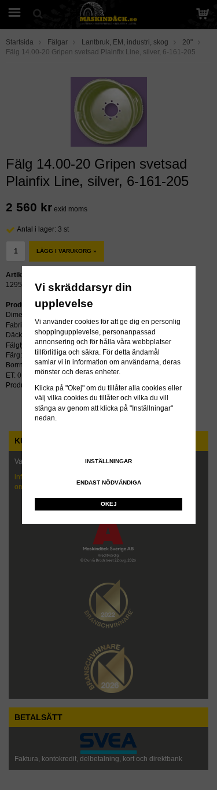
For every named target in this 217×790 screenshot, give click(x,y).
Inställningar (108, 461)
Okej (109, 504)
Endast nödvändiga (108, 482)
